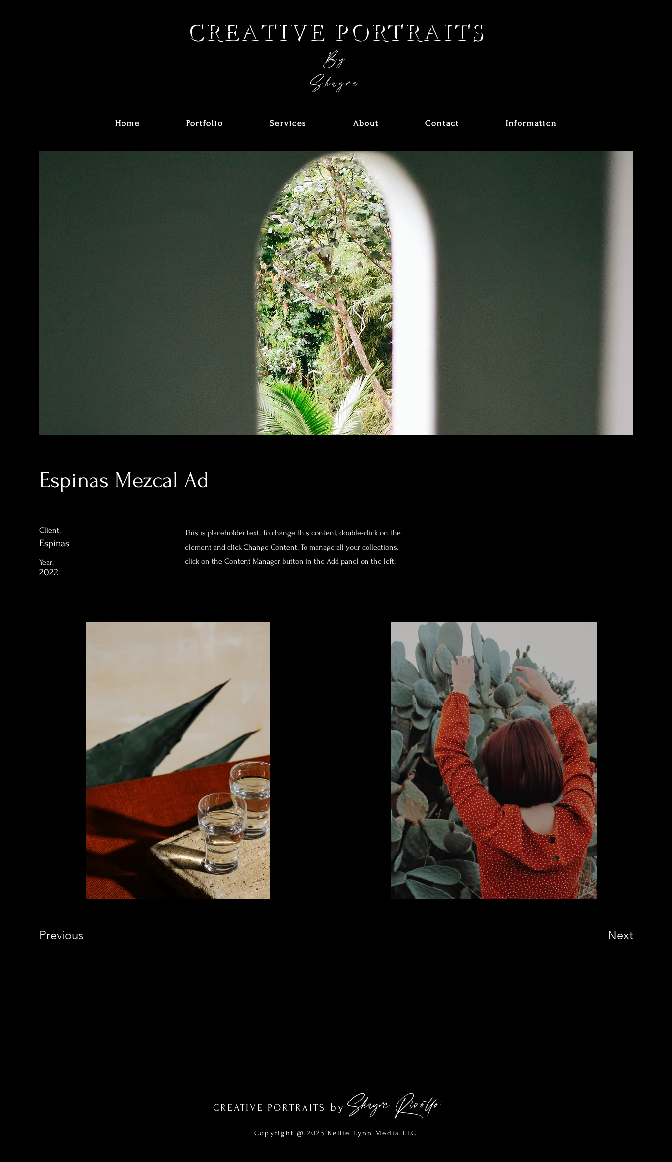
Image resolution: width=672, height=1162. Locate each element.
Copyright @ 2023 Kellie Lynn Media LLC (335, 1133)
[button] (204, 124)
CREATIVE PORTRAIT (266, 1107)
